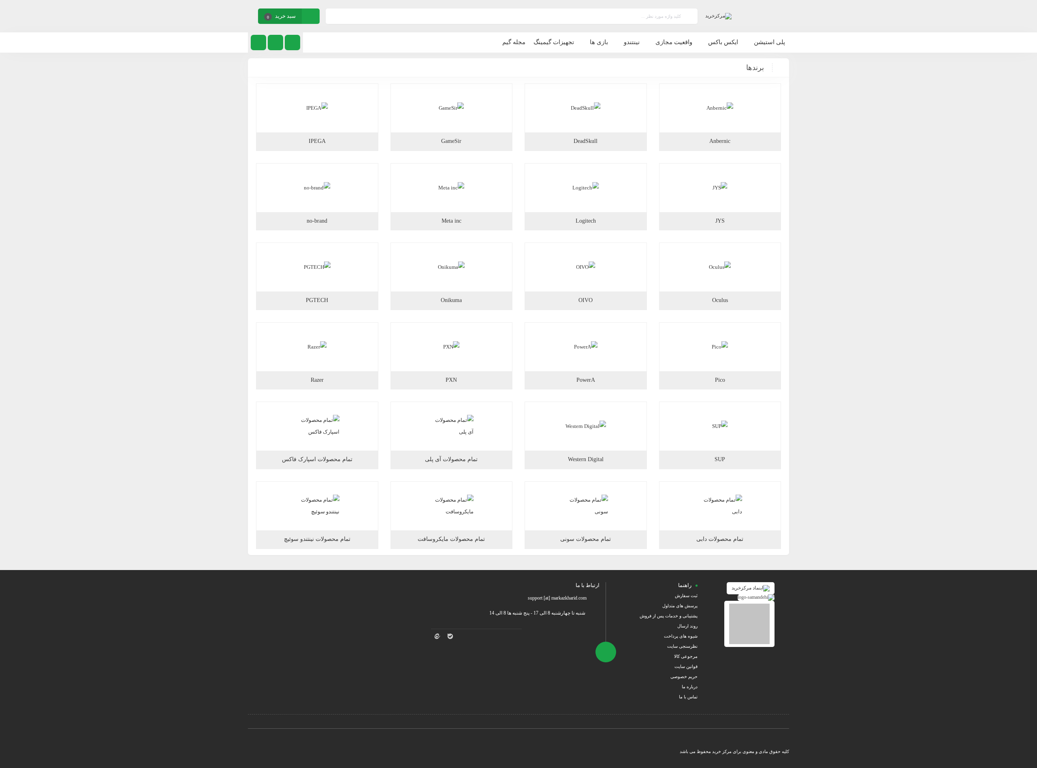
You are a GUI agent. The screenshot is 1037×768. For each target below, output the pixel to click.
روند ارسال (687, 625)
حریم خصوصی (684, 676)
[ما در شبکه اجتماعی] (258, 42)
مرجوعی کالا (686, 656)
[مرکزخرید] (718, 16)
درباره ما (690, 686)
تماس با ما (688, 696)
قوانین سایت (686, 666)
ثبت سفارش (686, 595)
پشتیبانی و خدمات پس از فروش (669, 615)
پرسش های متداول (680, 605)
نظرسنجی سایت (682, 646)
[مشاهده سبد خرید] (311, 17)
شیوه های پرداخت (681, 636)
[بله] (450, 636)
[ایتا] (437, 636)
